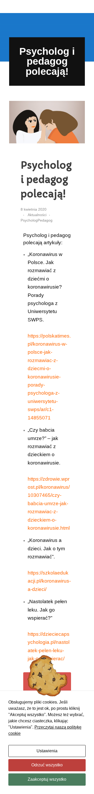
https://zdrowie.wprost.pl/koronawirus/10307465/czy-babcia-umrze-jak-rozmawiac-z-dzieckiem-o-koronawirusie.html (49, 503)
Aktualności (37, 215)
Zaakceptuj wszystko (47, 779)
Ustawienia (47, 751)
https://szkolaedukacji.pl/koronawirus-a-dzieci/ (49, 581)
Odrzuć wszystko (47, 765)
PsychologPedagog (36, 220)
